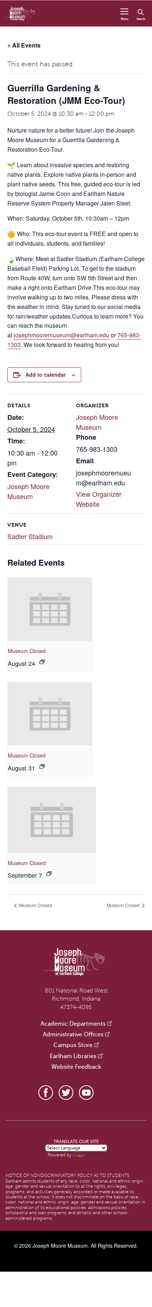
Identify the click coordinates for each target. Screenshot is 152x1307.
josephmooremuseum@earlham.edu (61, 335)
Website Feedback (76, 1067)
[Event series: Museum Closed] (42, 662)
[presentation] (50, 609)
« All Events (24, 45)
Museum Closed (27, 650)
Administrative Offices (73, 1034)
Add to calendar (45, 374)
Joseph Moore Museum (28, 491)
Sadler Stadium (30, 536)
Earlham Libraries (73, 1056)
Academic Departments (73, 1023)
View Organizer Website (98, 499)
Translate (95, 1154)
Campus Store (73, 1045)
